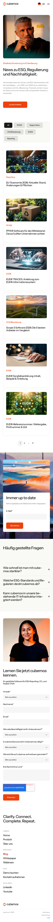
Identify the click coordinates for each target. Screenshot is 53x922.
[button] (48, 4)
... (28, 443)
